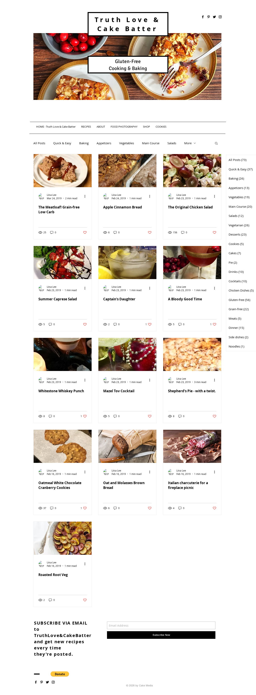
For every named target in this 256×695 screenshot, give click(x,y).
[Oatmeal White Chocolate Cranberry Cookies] (63, 446)
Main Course (150, 143)
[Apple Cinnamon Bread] (127, 170)
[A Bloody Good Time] (192, 262)
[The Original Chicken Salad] (192, 170)
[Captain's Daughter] (127, 262)
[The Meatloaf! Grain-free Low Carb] (63, 170)
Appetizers (104, 143)
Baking (84, 143)
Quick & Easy (62, 143)
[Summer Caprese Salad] (63, 262)
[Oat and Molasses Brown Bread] (127, 446)
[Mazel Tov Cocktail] (127, 354)
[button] (216, 143)
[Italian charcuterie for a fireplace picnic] (192, 446)
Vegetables (126, 143)
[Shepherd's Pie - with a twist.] (192, 354)
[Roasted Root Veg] (63, 538)
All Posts (39, 143)
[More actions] (86, 196)
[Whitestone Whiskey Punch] (63, 354)
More (188, 143)
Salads (171, 143)
